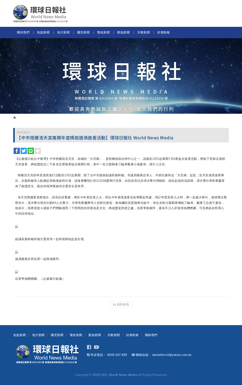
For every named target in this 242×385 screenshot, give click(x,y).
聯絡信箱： (143, 354)
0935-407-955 (117, 354)
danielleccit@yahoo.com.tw (172, 354)
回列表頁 (123, 304)
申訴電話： (98, 354)
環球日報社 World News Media (40, 13)
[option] (121, 76)
